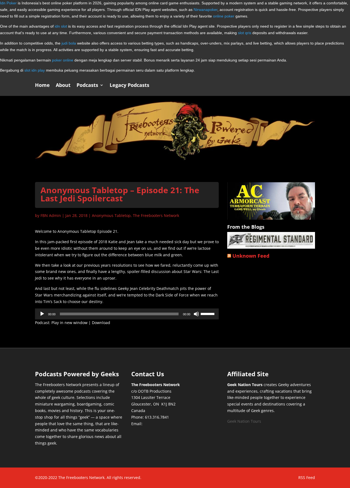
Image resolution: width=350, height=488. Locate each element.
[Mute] (196, 314)
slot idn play (34, 70)
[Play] (42, 314)
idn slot (61, 26)
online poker (223, 16)
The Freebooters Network (156, 215)
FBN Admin (50, 215)
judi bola (69, 43)
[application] (127, 313)
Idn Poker (8, 3)
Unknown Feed (250, 255)
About (63, 85)
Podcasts (87, 85)
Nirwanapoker (205, 9)
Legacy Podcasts (129, 85)
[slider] (208, 313)
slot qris (244, 33)
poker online (62, 60)
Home (42, 85)
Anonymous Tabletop (111, 215)
